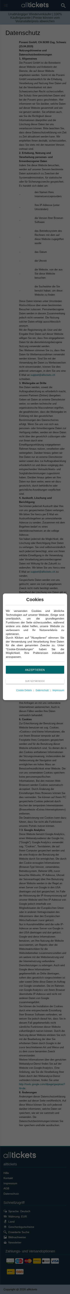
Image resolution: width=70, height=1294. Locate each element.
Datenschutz (42, 690)
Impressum (58, 690)
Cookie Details (24, 690)
